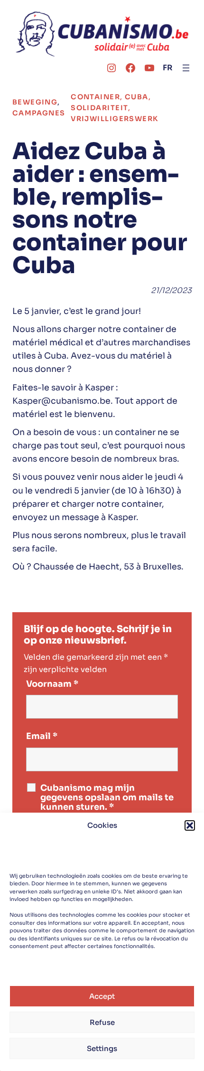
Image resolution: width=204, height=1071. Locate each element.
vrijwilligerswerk (114, 118)
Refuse (102, 1022)
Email (41, 736)
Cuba (136, 97)
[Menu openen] (186, 68)
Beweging (35, 102)
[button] (190, 825)
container (95, 97)
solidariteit (99, 108)
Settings (102, 1048)
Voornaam (52, 684)
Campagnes (38, 113)
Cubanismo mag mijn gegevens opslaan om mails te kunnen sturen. (107, 797)
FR (168, 68)
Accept (102, 996)
